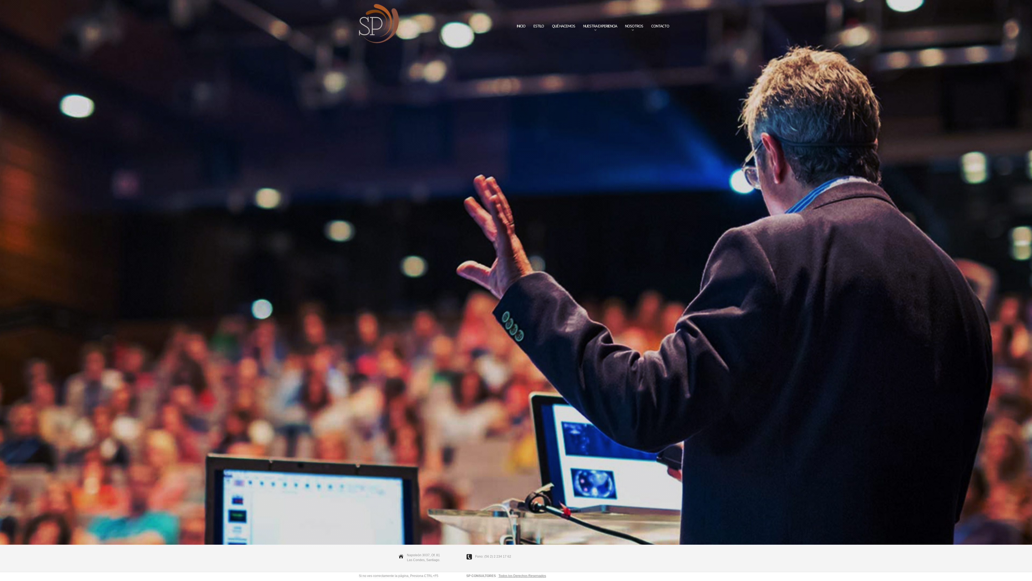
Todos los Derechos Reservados (522, 576)
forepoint (379, 24)
